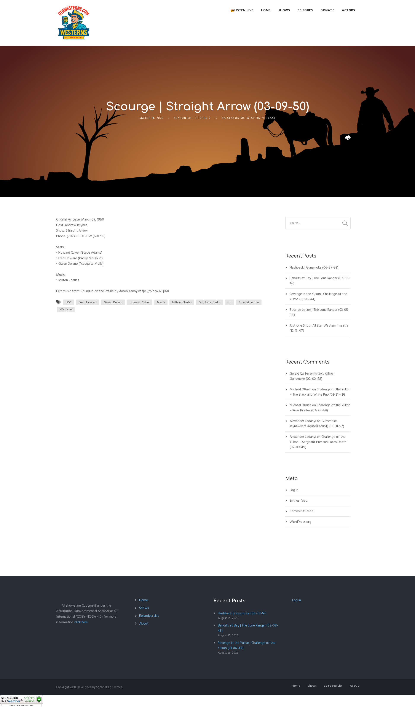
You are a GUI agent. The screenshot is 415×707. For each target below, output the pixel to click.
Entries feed (298, 500)
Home (266, 10)
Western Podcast (261, 118)
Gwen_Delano (113, 302)
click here (81, 622)
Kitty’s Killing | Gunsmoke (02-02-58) (312, 376)
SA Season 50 (233, 118)
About (143, 623)
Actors (348, 10)
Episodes (305, 10)
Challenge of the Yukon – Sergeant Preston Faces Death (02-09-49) (318, 442)
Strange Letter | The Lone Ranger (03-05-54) (319, 312)
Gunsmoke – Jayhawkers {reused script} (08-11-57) (317, 423)
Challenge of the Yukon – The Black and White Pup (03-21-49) (320, 392)
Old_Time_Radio (209, 302)
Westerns (66, 309)
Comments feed (301, 511)
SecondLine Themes (109, 686)
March (161, 302)
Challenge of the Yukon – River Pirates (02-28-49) (320, 407)
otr (230, 302)
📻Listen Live (242, 10)
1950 (68, 302)
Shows (284, 10)
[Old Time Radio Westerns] (73, 23)
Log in (294, 490)
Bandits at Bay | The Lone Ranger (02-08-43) (320, 280)
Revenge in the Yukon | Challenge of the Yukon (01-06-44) (318, 296)
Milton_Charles (182, 302)
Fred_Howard (88, 302)
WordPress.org (300, 522)
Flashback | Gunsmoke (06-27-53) (314, 267)
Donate (327, 10)
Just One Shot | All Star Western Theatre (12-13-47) (319, 328)
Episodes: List (149, 615)
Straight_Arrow (249, 302)
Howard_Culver (140, 302)
